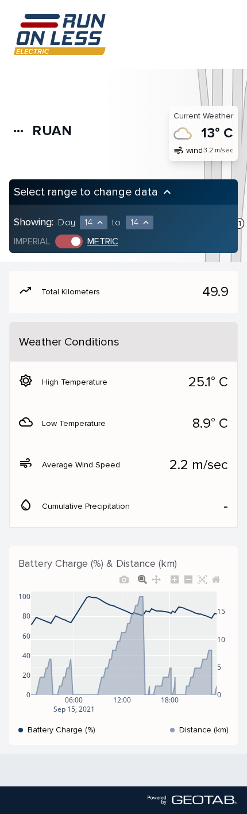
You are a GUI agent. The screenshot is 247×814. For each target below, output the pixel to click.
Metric (102, 241)
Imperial (32, 241)
